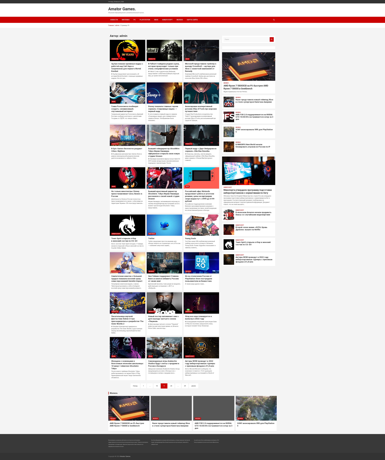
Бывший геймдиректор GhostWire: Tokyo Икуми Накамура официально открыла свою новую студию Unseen (164, 152)
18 (157, 386)
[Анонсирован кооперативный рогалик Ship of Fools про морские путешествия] (201, 93)
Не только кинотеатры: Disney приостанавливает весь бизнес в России (126, 193)
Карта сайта (192, 20)
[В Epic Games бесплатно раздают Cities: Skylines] (127, 135)
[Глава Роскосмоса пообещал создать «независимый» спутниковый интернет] (127, 93)
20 (171, 386)
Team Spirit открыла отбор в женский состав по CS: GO (124, 239)
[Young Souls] (201, 225)
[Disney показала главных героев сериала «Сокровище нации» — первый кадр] (164, 93)
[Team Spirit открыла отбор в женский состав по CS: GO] (127, 225)
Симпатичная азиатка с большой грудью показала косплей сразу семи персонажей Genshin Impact (126, 278)
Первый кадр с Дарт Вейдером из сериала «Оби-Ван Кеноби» (200, 149)
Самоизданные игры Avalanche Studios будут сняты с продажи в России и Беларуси (163, 363)
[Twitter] (164, 225)
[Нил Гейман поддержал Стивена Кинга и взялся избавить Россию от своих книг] (164, 263)
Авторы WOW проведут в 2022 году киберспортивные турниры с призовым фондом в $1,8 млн (200, 363)
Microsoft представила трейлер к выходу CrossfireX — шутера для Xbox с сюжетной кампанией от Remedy (200, 67)
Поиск (272, 39)
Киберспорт (167, 20)
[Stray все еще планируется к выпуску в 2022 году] (201, 303)
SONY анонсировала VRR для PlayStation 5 (254, 130)
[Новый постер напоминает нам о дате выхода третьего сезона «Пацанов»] (164, 303)
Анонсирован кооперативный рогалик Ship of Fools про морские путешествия (201, 108)
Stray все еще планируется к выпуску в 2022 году (198, 317)
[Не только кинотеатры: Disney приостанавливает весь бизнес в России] (127, 178)
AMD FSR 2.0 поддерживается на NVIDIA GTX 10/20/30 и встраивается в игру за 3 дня (254, 116)
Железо (180, 20)
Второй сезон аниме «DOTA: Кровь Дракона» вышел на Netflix (251, 228)
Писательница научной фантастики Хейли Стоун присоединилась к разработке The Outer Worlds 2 (127, 320)
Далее (193, 386)
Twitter (151, 238)
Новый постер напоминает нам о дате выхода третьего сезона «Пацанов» (163, 318)
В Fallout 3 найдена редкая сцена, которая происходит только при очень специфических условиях (163, 66)
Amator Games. (122, 9)
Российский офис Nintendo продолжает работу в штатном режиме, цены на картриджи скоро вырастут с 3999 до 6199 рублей (199, 196)
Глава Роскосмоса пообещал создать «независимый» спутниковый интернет (124, 108)
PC (135, 20)
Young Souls (190, 238)
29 (185, 386)
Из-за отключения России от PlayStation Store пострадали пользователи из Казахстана (198, 278)
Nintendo (126, 20)
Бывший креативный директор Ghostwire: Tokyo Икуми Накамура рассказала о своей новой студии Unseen (163, 195)
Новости (114, 20)
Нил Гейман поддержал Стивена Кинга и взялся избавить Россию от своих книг (163, 278)
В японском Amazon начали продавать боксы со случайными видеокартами (253, 213)
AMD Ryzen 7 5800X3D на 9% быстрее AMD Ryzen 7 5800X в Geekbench (127, 424)
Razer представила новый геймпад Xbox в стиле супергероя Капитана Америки (254, 100)
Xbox (156, 20)
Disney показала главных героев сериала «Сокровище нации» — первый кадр (163, 108)
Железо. (114, 393)
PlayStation (145, 20)
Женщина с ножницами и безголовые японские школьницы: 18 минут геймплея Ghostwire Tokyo (127, 365)
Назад (135, 386)
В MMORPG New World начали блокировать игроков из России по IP (253, 145)
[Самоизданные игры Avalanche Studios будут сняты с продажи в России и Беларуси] (164, 348)
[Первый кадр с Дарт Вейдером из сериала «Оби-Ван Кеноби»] (201, 135)
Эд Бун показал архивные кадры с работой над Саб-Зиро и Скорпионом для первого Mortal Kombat (127, 67)
